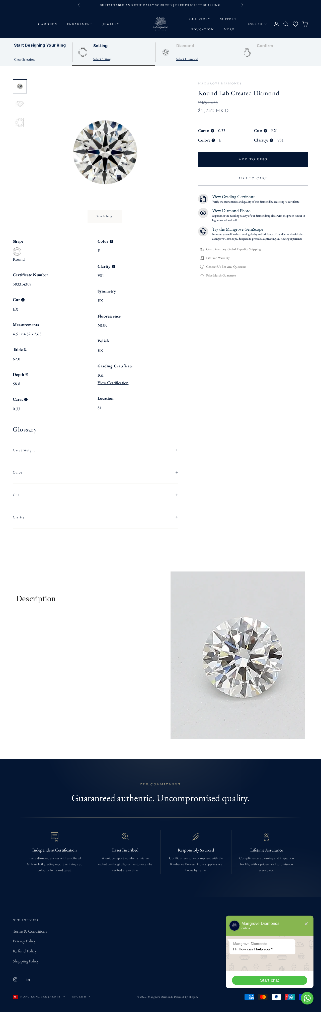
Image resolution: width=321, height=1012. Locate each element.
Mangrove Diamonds (220, 83)
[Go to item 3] (20, 122)
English (255, 24)
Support (228, 19)
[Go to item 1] (20, 86)
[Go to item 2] (20, 104)
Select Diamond (187, 59)
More (229, 29)
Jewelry (111, 24)
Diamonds (47, 24)
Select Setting (102, 59)
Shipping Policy (26, 961)
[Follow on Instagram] (15, 979)
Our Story (199, 19)
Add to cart (253, 178)
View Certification (113, 382)
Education (202, 29)
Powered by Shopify (186, 996)
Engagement (80, 24)
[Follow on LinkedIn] (28, 979)
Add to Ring (253, 159)
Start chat (269, 980)
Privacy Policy (24, 941)
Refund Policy (25, 951)
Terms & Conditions (30, 931)
